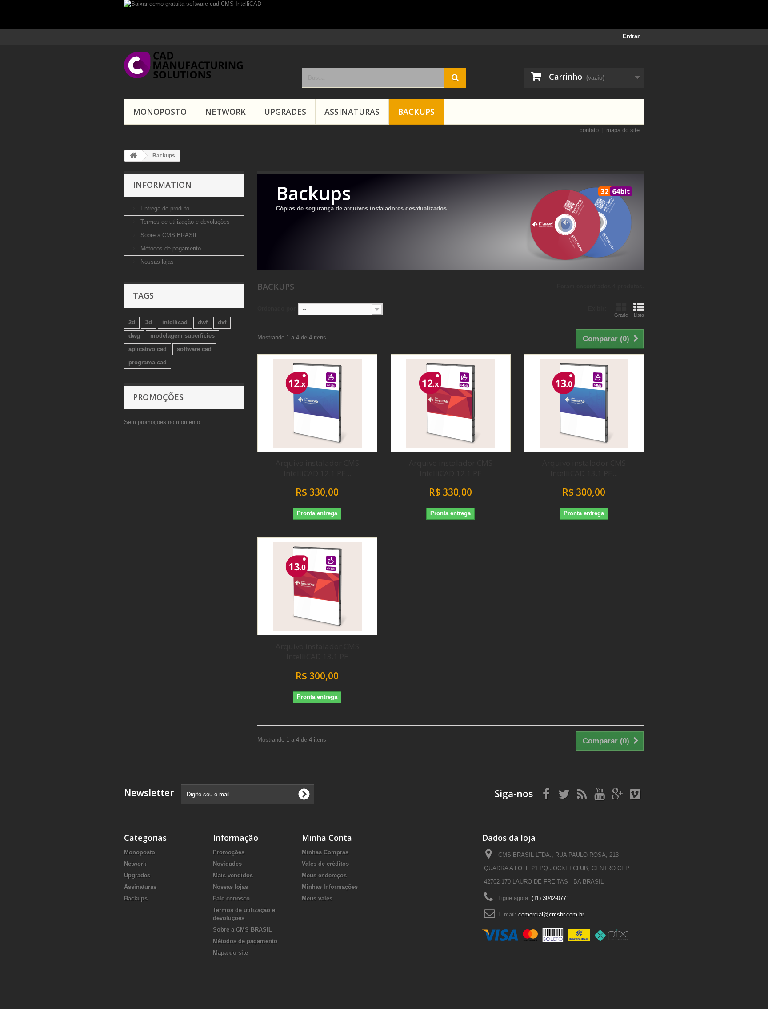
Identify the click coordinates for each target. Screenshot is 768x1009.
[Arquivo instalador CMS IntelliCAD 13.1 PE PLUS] (584, 403)
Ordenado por (276, 308)
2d (131, 322)
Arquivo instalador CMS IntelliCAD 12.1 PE (450, 468)
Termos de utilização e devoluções (184, 221)
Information (162, 184)
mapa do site (623, 130)
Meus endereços (324, 875)
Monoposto (160, 111)
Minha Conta (327, 837)
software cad (194, 349)
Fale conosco (231, 898)
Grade (621, 315)
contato (589, 130)
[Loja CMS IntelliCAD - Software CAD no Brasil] (206, 65)
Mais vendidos (233, 875)
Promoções (158, 396)
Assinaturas (352, 111)
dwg (134, 335)
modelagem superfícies (182, 335)
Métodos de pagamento (170, 248)
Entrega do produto (164, 208)
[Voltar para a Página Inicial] (133, 155)
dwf (203, 322)
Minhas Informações (330, 887)
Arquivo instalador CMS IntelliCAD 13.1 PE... (584, 468)
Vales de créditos (325, 863)
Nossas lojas (156, 261)
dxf (222, 322)
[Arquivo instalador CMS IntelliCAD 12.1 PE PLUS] (317, 403)
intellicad (175, 322)
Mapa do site (230, 952)
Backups (416, 111)
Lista (639, 315)
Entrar (631, 36)
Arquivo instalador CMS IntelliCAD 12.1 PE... (317, 468)
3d (148, 322)
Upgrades (285, 111)
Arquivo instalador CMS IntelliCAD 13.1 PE (317, 651)
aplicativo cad (147, 349)
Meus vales (317, 898)
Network (225, 111)
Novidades (227, 863)
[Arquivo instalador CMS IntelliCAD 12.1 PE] (450, 403)
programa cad (147, 362)
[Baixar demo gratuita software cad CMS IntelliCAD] (384, 14)
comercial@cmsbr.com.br (551, 914)
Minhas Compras (325, 852)
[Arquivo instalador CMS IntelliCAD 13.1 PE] (317, 586)
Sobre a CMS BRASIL (168, 235)
